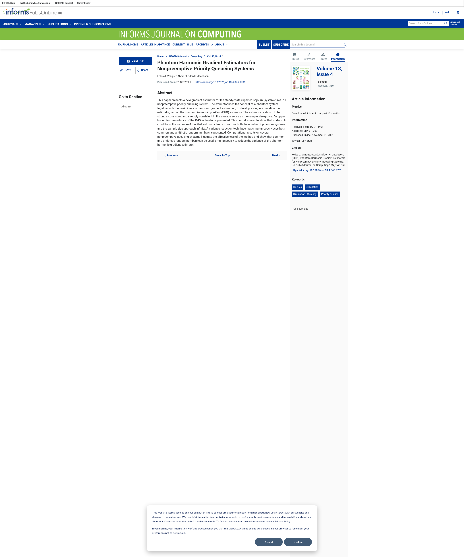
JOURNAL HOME (127, 44)
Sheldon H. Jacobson (197, 76)
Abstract (126, 106)
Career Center (83, 3)
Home (160, 56)
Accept (269, 541)
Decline (298, 541)
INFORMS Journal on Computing (185, 56)
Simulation (312, 187)
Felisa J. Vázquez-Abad (170, 76)
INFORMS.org (8, 3)
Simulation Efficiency (304, 194)
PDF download (300, 208)
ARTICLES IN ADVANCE (155, 44)
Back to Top (222, 155)
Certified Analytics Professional (35, 3)
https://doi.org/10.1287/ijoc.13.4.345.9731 (220, 82)
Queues (297, 187)
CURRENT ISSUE (183, 44)
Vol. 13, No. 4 (214, 56)
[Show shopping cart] (457, 12)
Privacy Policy (282, 521)
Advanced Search (455, 23)
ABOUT (219, 44)
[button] (12, 24)
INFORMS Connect (64, 3)
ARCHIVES (202, 44)
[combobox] (425, 23)
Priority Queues (329, 194)
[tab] (294, 57)
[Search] (446, 23)
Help (447, 12)
